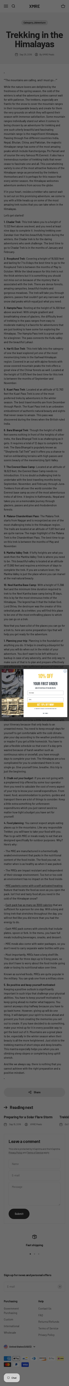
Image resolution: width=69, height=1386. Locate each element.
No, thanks (45, 713)
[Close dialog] (65, 671)
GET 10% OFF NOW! (45, 705)
